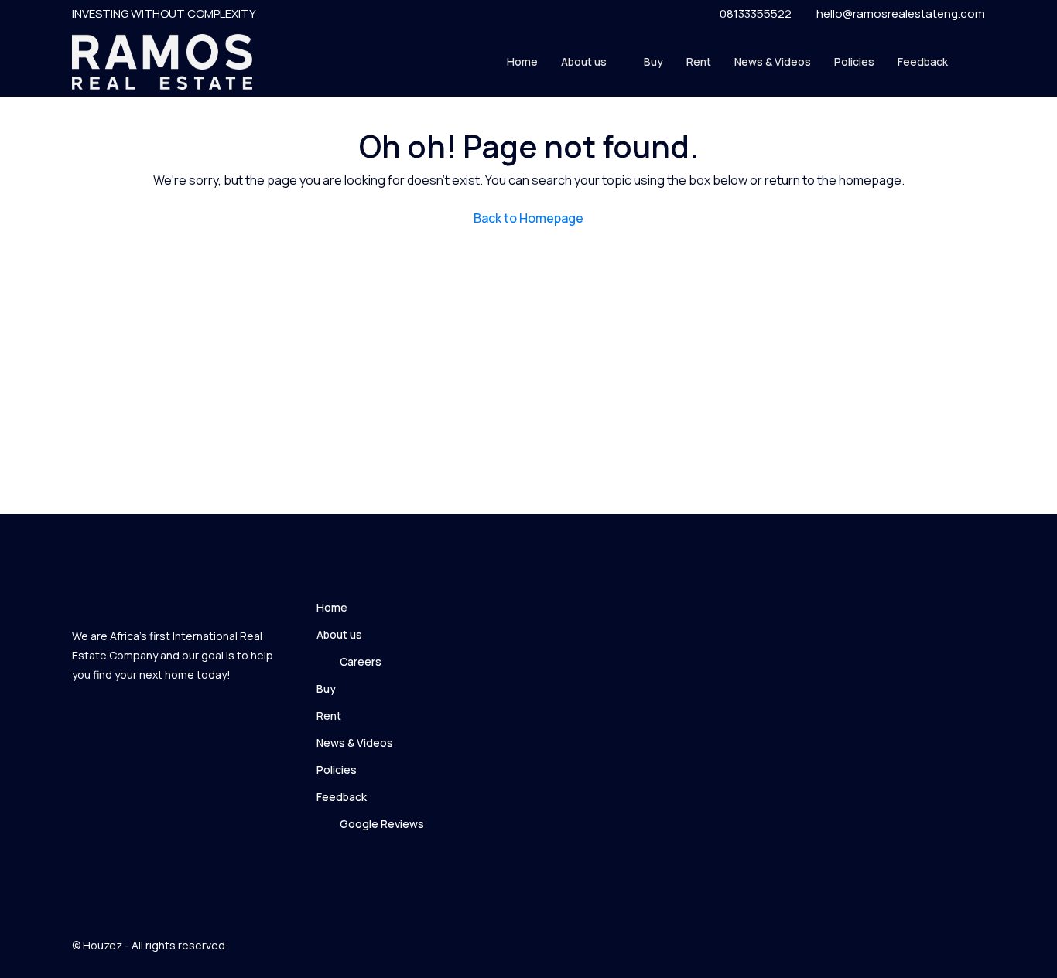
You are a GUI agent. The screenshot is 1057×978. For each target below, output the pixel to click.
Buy (653, 61)
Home (522, 61)
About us (584, 61)
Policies (854, 61)
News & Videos (772, 61)
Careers (360, 661)
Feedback (923, 61)
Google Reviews (382, 823)
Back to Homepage (528, 218)
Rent (698, 61)
